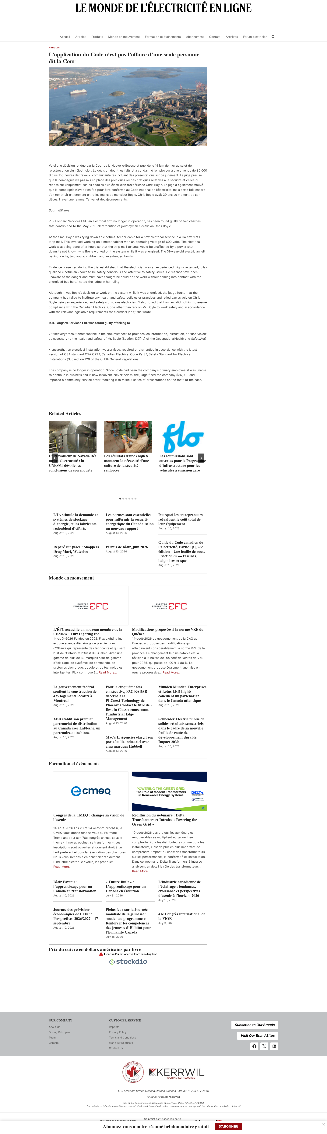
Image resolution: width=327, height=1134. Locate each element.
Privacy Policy (117, 1032)
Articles (80, 37)
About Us (54, 1026)
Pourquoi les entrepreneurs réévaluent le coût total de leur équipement (180, 519)
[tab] (120, 498)
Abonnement (195, 37)
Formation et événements (163, 37)
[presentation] (73, 437)
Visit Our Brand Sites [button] (258, 1036)
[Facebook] (254, 1046)
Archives (232, 37)
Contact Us (116, 1048)
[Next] (201, 458)
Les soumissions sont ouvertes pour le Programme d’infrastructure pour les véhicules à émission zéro (182, 463)
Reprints (114, 1026)
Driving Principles (59, 1032)
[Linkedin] (274, 1046)
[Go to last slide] (55, 458)
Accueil (65, 37)
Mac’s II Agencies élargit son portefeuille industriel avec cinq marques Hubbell (129, 742)
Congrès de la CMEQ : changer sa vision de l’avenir (88, 817)
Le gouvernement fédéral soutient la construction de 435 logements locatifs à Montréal (75, 694)
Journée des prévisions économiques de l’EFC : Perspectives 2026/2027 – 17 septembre (75, 916)
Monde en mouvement (124, 37)
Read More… (108, 672)
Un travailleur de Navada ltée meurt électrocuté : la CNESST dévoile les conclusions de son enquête (73, 463)
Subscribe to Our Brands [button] (255, 1025)
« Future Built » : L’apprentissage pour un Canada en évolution (126, 886)
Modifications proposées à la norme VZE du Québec (167, 631)
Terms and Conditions (122, 1037)
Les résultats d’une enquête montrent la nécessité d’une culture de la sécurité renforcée (126, 463)
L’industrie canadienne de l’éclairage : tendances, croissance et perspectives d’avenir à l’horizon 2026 (179, 889)
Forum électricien (255, 37)
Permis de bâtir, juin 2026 (127, 547)
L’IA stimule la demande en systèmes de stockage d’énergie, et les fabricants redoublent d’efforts (76, 522)
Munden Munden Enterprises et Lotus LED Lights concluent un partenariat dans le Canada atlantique (182, 694)
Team (52, 1037)
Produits (97, 37)
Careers (53, 1042)
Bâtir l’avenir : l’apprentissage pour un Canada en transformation (74, 886)
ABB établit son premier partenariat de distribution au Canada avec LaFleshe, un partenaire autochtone (76, 726)
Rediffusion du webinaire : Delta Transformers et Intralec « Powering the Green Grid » (164, 819)
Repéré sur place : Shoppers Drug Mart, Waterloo (76, 549)
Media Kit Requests (121, 1042)
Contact (214, 37)
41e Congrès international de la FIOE (181, 916)
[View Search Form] (273, 36)
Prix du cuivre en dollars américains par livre (95, 949)
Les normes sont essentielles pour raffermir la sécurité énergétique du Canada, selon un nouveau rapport (130, 522)
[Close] (323, 1124)
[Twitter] (264, 1046)
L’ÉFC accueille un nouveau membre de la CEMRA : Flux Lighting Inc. (87, 631)
